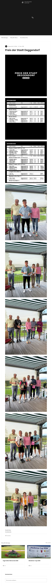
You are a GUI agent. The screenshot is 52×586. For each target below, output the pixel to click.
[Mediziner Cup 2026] (39, 551)
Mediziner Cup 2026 (34, 560)
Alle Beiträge (4, 37)
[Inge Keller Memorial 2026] (13, 551)
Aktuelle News (14, 37)
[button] (32, 17)
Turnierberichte (24, 37)
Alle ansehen (48, 542)
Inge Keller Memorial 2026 (10, 560)
